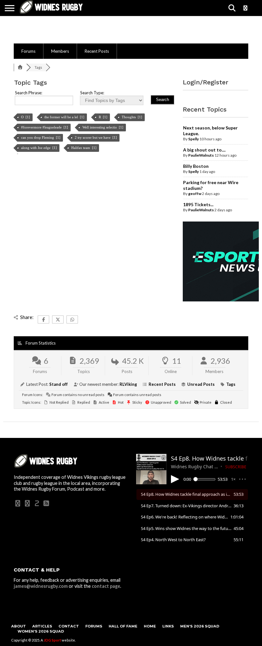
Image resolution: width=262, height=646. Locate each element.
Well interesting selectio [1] (103, 127)
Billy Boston (196, 166)
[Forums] (20, 67)
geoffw (194, 193)
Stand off (58, 384)
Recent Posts (97, 51)
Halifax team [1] (84, 148)
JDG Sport (52, 640)
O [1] (26, 117)
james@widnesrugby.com (41, 586)
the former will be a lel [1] (64, 117)
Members (60, 51)
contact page (106, 586)
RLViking (128, 384)
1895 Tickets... (198, 204)
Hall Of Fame (123, 626)
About (18, 626)
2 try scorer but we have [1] (96, 137)
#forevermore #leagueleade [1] (45, 127)
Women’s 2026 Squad (41, 631)
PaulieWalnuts (201, 155)
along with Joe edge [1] (39, 148)
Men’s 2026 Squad (199, 626)
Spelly (193, 138)
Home (150, 626)
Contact (68, 626)
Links (168, 626)
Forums (28, 51)
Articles (42, 626)
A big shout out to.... (204, 149)
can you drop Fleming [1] (41, 137)
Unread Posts (201, 384)
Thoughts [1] (132, 117)
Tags (230, 384)
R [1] (103, 117)
